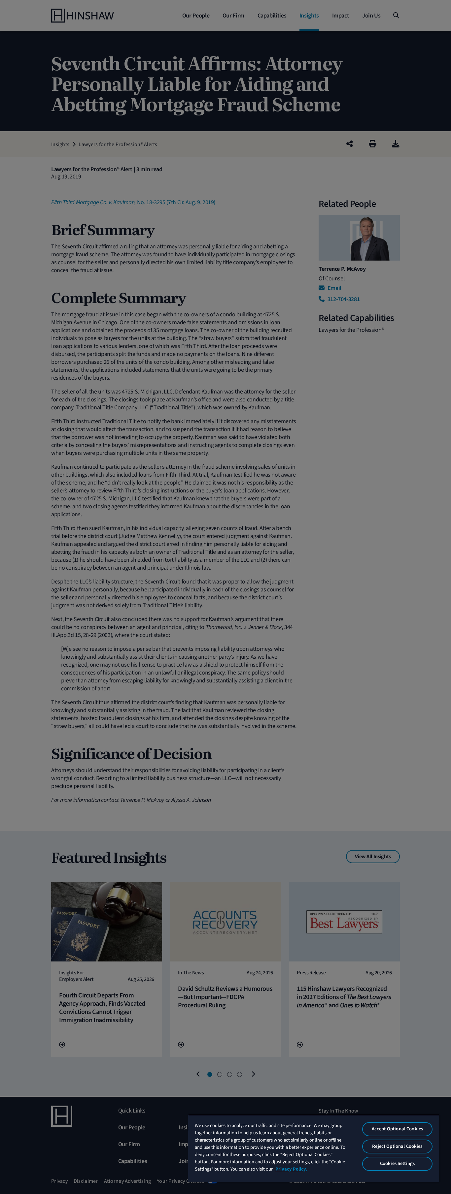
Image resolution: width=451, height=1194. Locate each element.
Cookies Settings (397, 1163)
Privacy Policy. (291, 1169)
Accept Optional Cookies (397, 1128)
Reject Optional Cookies (397, 1146)
